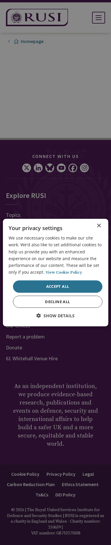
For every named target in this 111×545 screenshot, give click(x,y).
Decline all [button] (57, 301)
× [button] (98, 226)
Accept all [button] (57, 286)
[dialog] (55, 272)
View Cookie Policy (64, 272)
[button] (55, 315)
